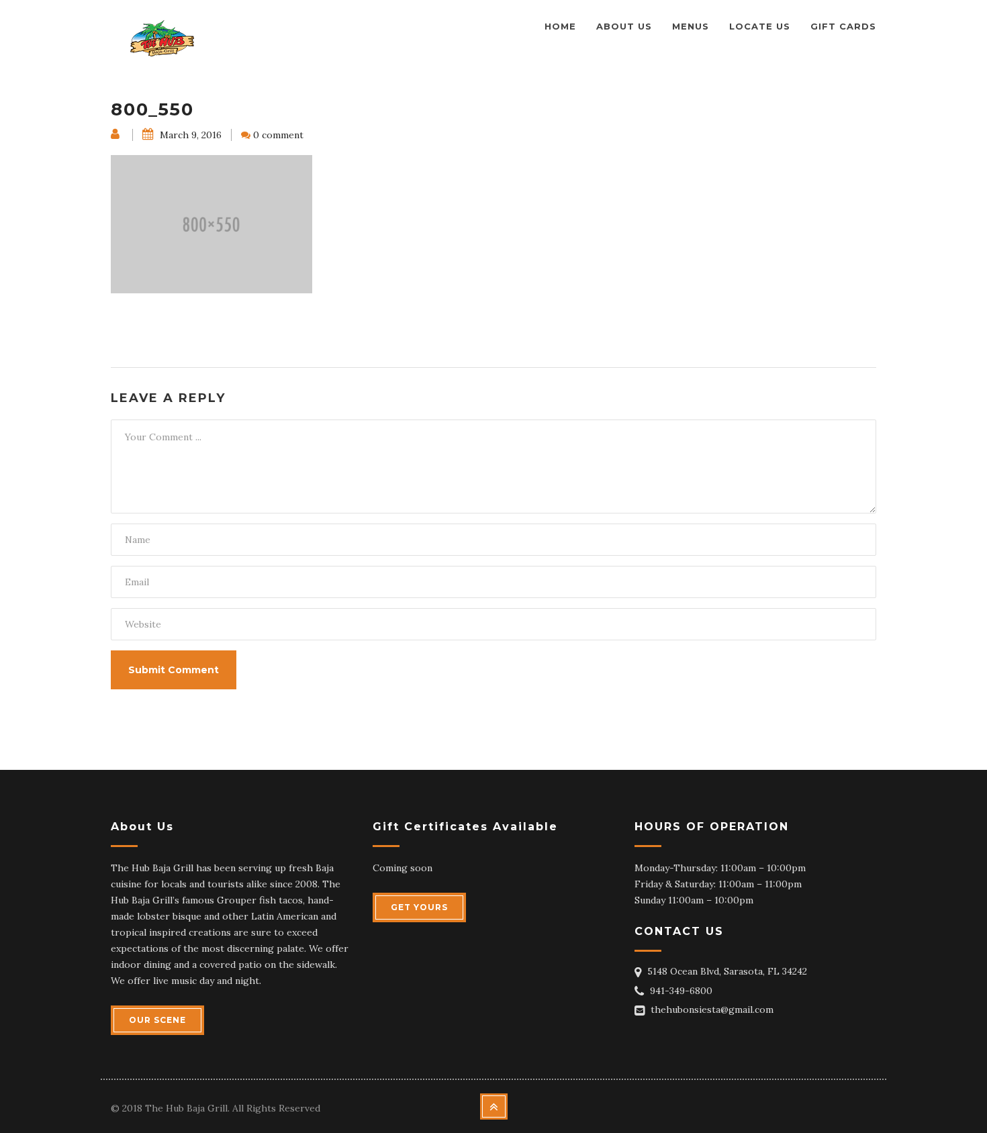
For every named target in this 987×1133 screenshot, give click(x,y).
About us (624, 26)
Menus (690, 26)
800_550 (152, 109)
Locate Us (759, 26)
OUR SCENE (157, 1020)
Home (560, 26)
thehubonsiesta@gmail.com (712, 1009)
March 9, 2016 (189, 135)
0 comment (278, 135)
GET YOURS (419, 907)
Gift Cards (843, 26)
